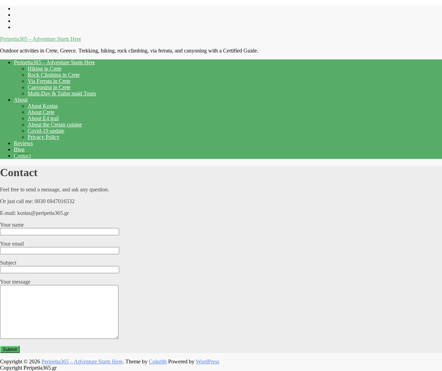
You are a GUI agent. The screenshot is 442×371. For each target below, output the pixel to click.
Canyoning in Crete (49, 87)
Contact (22, 156)
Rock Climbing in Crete (54, 75)
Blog (19, 149)
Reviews (23, 143)
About (21, 100)
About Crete (41, 112)
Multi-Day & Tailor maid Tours (62, 93)
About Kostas (43, 106)
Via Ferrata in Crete (49, 81)
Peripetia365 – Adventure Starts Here (40, 39)
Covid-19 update (46, 131)
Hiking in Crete (44, 69)
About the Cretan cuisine (55, 124)
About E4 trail (43, 118)
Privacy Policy (43, 137)
